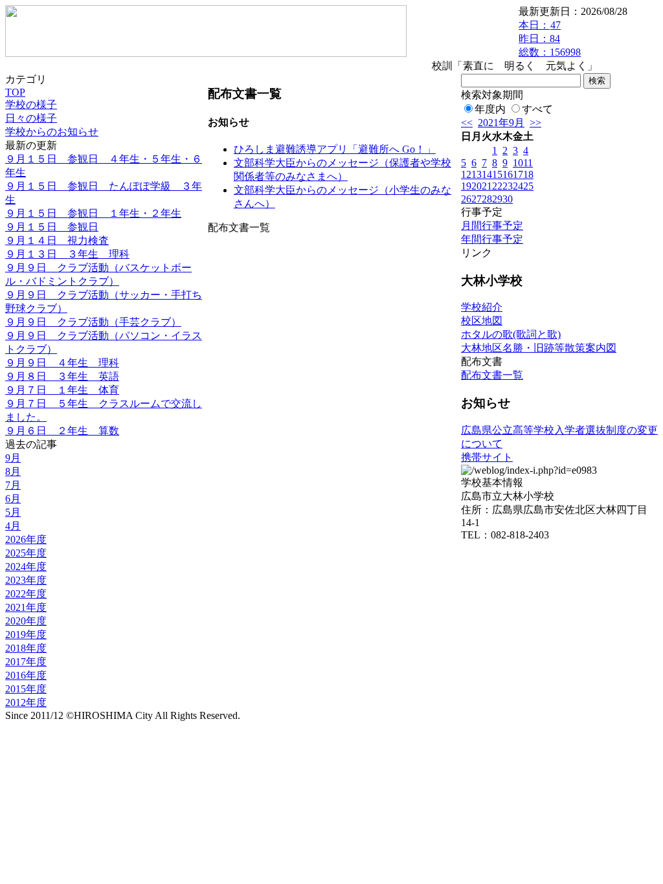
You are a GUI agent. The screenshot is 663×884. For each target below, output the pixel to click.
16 (507, 174)
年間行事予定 (492, 239)
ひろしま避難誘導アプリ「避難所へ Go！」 (335, 149)
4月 (13, 525)
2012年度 (26, 702)
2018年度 (26, 648)
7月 (13, 485)
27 (476, 198)
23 (507, 186)
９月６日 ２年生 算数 (62, 430)
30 (507, 198)
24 (518, 186)
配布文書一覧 (492, 375)
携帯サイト (487, 457)
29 (497, 198)
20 (476, 186)
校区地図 (481, 320)
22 (497, 186)
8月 (13, 471)
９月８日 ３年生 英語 (62, 376)
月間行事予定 (492, 225)
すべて (537, 109)
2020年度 (26, 620)
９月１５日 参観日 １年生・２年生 (93, 213)
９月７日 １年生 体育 (62, 389)
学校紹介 (481, 307)
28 (487, 198)
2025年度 (26, 552)
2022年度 (26, 593)
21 (487, 186)
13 (476, 174)
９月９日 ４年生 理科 (62, 362)
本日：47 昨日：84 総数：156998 (550, 38)
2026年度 (26, 539)
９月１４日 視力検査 (57, 240)
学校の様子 (31, 104)
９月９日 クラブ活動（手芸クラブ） (93, 321)
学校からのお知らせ (51, 131)
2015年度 (26, 688)
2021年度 (26, 607)
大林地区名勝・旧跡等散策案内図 (538, 347)
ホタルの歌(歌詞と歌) (511, 334)
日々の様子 (31, 118)
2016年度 (26, 675)
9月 (13, 457)
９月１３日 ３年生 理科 (67, 254)
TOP (15, 92)
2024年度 (26, 566)
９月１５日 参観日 (51, 226)
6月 (13, 498)
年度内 (490, 109)
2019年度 (26, 634)
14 (487, 174)
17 (518, 174)
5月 (13, 512)
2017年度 (26, 661)
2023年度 (26, 580)
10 (518, 162)
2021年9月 (501, 122)
